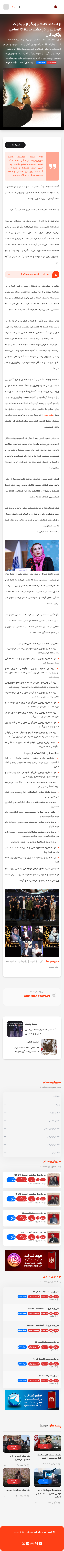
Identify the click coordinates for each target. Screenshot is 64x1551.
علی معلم (53, 967)
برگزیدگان (23, 961)
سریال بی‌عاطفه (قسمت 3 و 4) (33, 1232)
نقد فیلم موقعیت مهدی (18, 1490)
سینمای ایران (51, 62)
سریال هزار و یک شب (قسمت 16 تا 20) (30, 1175)
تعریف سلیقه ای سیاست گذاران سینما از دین (49, 1456)
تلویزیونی (48, 415)
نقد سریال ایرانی (23, 1180)
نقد (38, 1180)
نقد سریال (33, 1180)
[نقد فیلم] (5, 1153)
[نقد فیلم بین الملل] (5, 1129)
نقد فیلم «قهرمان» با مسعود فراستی (20, 1457)
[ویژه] (5, 1105)
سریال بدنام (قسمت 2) (49, 1376)
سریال (43, 1180)
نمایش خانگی (41, 62)
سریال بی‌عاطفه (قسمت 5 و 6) (34, 274)
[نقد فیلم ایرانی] (5, 1137)
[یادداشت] (5, 1097)
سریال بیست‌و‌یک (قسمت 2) (34, 1213)
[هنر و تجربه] (5, 1113)
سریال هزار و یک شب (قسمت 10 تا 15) (30, 1194)
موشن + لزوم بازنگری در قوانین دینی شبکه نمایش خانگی (48, 1494)
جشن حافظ (11, 961)
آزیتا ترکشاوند (36, 961)
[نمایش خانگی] (5, 1121)
